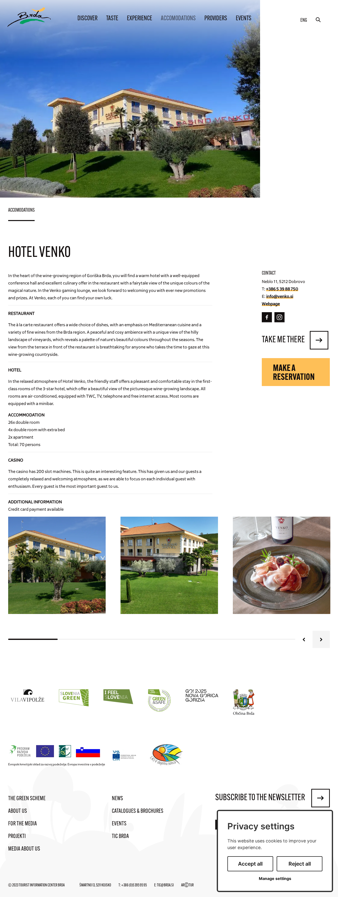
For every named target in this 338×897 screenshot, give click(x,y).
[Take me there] (319, 340)
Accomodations (178, 18)
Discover (87, 18)
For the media (22, 824)
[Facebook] (267, 317)
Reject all (300, 864)
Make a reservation (294, 373)
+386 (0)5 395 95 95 (134, 885)
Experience (139, 18)
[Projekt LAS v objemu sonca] (167, 755)
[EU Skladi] (125, 755)
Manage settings (275, 878)
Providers (215, 18)
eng (303, 20)
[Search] (318, 20)
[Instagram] (279, 317)
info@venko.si (279, 296)
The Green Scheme (27, 799)
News (117, 799)
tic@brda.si (165, 885)
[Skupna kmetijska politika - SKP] (55, 751)
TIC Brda (120, 836)
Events (243, 18)
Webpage (271, 303)
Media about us (24, 849)
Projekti (17, 836)
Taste (112, 18)
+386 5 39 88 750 (282, 288)
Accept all (250, 864)
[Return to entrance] (29, 17)
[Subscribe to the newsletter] (320, 798)
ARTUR (187, 885)
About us (17, 811)
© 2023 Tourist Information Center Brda (36, 885)
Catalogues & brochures (137, 811)
